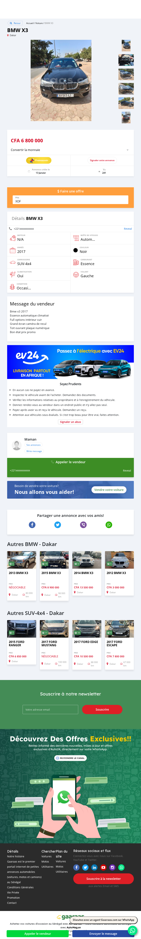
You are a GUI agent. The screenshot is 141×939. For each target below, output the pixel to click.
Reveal (128, 228)
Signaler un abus (70, 422)
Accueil (30, 23)
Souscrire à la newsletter (103, 879)
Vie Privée (13, 892)
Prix (17, 197)
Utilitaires (47, 866)
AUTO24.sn (75, 923)
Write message (34, 451)
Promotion (13, 897)
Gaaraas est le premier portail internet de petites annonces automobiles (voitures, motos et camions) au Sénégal (24, 872)
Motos (45, 861)
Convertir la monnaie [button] (25, 150)
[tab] (70, 150)
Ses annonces (33, 444)
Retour (17, 23)
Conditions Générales (20, 887)
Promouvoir (41, 160)
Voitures (46, 856)
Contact (12, 903)
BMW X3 (49, 23)
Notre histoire (15, 856)
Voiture (39, 23)
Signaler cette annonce (102, 160)
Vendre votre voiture (109, 490)
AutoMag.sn (74, 927)
